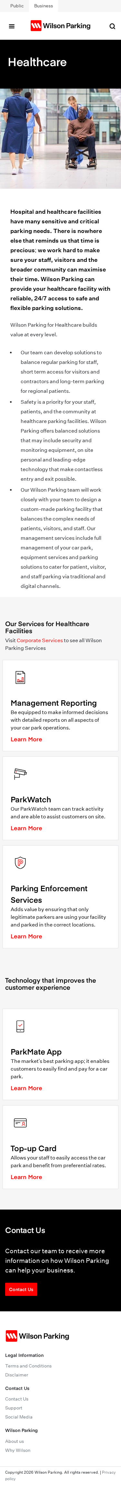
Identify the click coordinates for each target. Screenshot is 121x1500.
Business (43, 5)
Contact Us (21, 1289)
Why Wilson (17, 1450)
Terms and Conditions (28, 1365)
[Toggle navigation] (11, 25)
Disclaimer (16, 1374)
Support (13, 1407)
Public (17, 5)
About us (14, 1441)
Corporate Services (40, 640)
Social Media (19, 1416)
